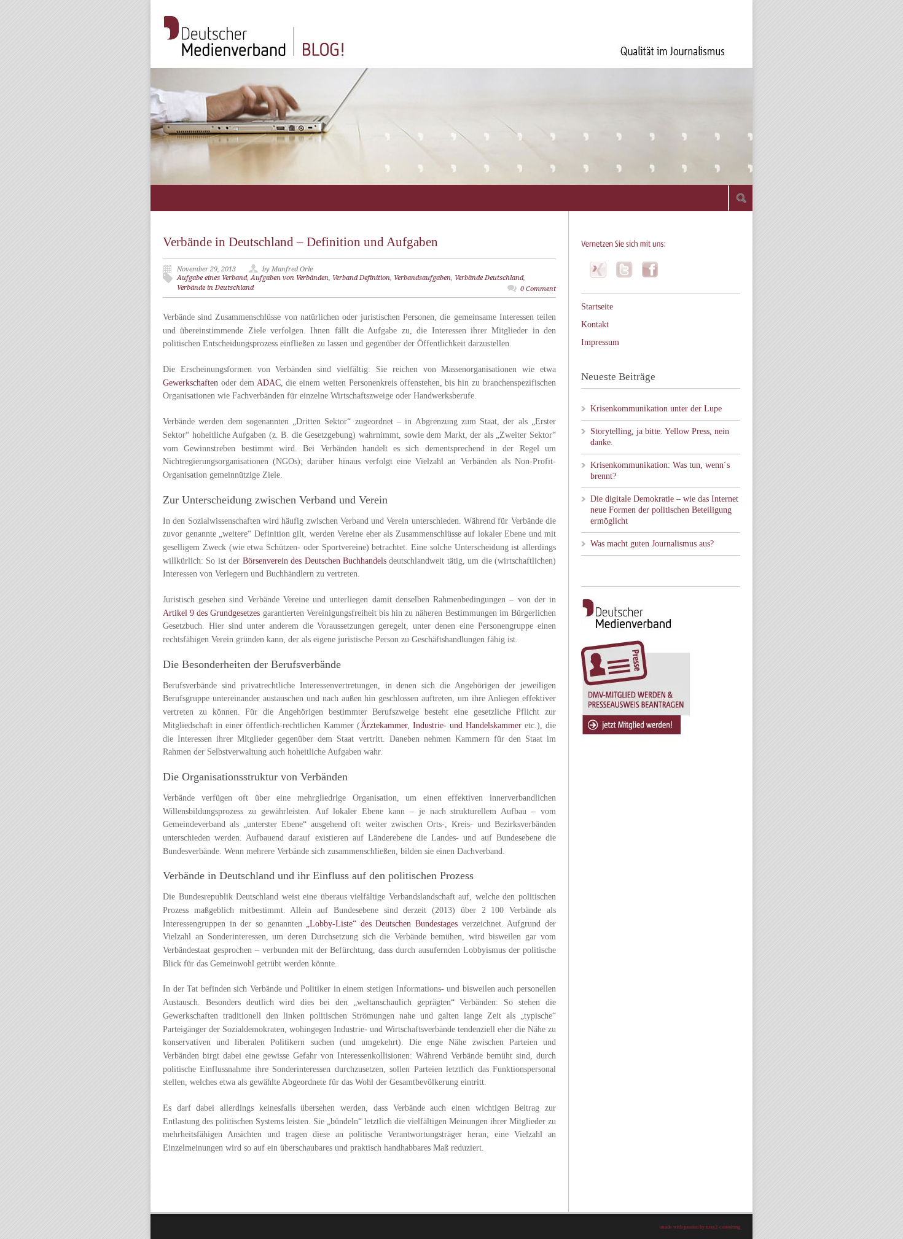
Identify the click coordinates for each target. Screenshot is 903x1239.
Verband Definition (361, 278)
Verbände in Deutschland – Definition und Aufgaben (300, 242)
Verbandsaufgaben (422, 278)
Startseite (597, 306)
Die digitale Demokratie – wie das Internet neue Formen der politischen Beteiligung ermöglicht (664, 510)
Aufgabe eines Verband (212, 278)
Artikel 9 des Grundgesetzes (211, 613)
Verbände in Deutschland (215, 288)
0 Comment (538, 289)
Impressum (600, 342)
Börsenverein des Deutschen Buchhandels (314, 560)
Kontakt (595, 324)
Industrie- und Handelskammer (467, 725)
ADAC (269, 382)
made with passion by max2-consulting (700, 1227)
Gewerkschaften (190, 382)
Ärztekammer (384, 725)
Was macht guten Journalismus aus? (652, 543)
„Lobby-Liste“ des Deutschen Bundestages (382, 923)
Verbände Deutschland (489, 278)
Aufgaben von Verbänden (290, 278)
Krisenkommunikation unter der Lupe (656, 408)
